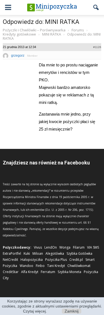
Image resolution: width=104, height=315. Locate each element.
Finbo (40, 265)
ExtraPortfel (12, 253)
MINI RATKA (51, 34)
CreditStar (11, 271)
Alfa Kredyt (29, 271)
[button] (96, 7)
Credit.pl (76, 259)
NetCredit (10, 259)
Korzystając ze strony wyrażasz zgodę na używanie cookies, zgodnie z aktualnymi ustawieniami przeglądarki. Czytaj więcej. (52, 306)
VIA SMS (93, 247)
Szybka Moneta (69, 271)
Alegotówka (54, 253)
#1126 (97, 47)
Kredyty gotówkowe (19, 34)
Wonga (64, 247)
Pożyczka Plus (56, 259)
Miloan (37, 253)
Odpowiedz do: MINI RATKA (41, 21)
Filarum (79, 247)
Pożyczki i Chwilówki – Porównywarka (34, 30)
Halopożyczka (32, 259)
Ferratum (48, 271)
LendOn (50, 247)
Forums (78, 30)
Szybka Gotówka (79, 253)
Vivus (38, 247)
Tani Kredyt (56, 265)
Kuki (27, 253)
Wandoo (26, 265)
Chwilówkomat (78, 265)
